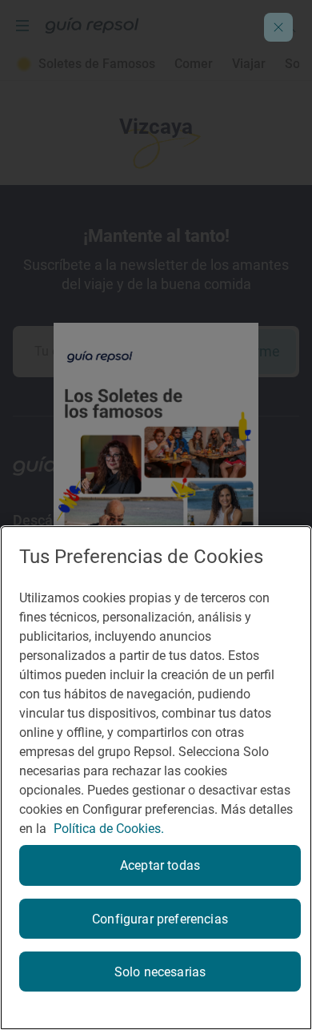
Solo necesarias (160, 972)
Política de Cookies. (109, 828)
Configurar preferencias (160, 919)
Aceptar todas (160, 865)
